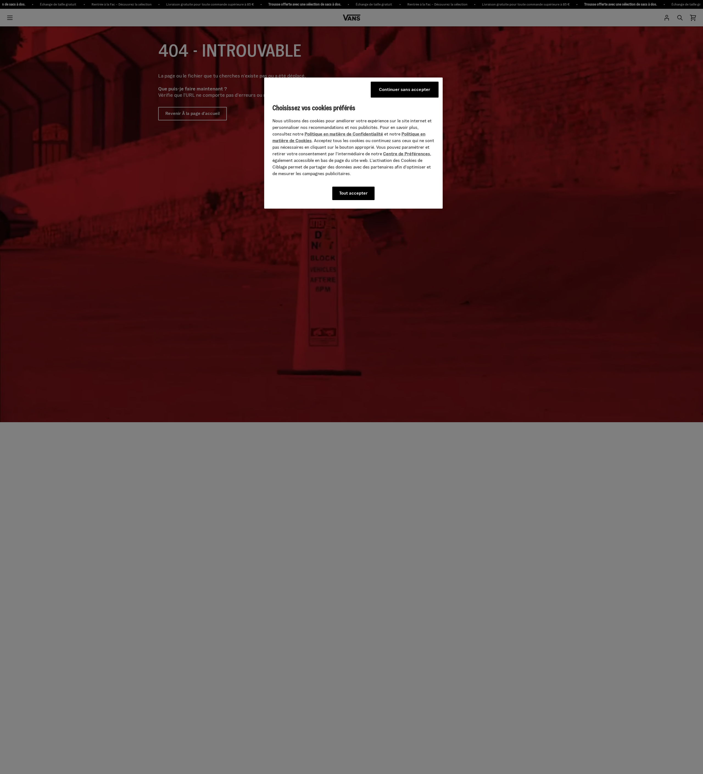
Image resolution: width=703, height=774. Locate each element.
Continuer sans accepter (405, 89)
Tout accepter (353, 193)
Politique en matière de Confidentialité (344, 134)
